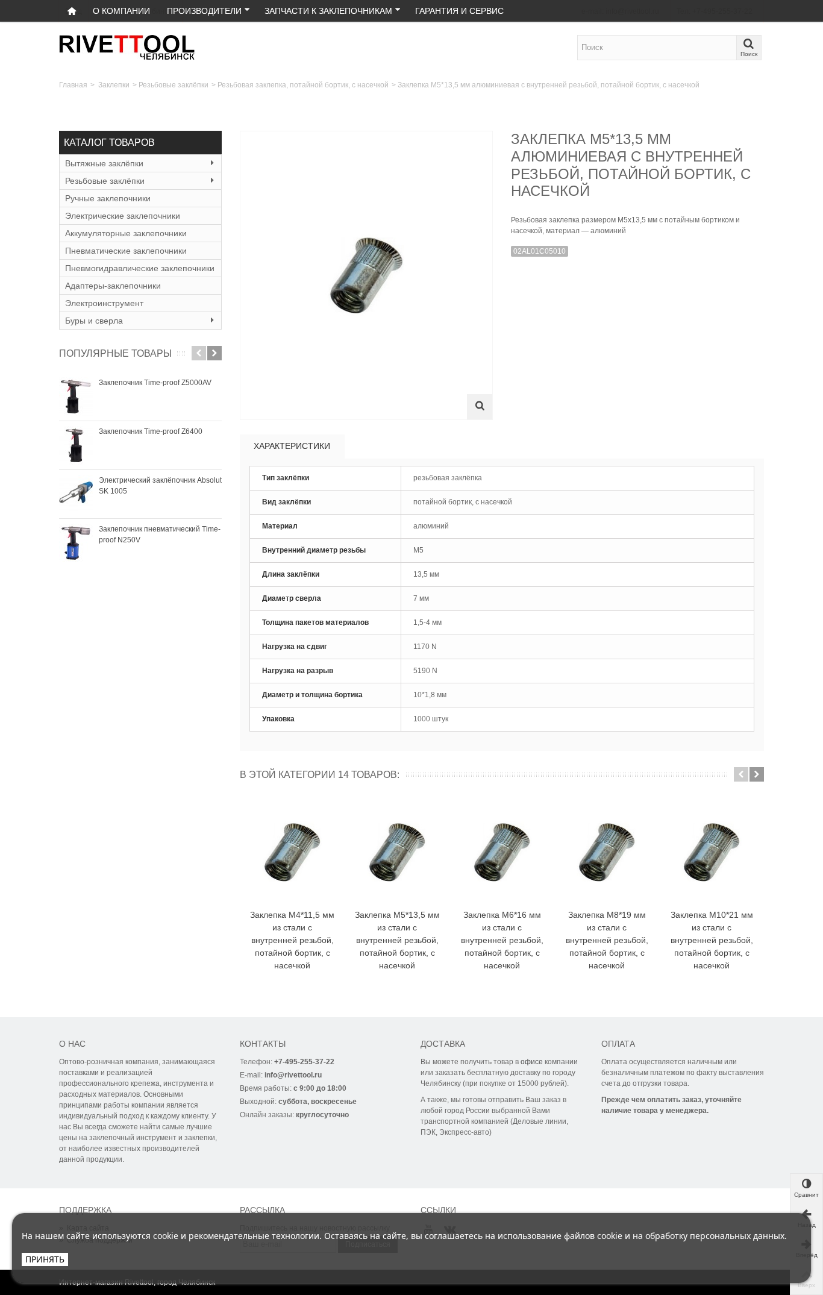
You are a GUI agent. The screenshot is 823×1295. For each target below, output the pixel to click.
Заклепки (114, 85)
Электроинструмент (104, 303)
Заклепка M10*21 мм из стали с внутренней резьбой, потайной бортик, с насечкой (712, 940)
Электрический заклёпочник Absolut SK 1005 (160, 485)
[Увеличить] (479, 406)
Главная (73, 85)
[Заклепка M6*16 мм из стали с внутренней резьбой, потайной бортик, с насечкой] (501, 853)
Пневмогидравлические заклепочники (139, 268)
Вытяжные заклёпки (104, 163)
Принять (44, 1259)
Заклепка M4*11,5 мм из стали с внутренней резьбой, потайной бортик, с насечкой (292, 940)
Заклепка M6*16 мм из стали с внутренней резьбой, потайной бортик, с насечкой (502, 940)
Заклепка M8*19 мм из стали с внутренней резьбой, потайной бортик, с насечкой (607, 940)
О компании (121, 11)
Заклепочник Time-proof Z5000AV (155, 382)
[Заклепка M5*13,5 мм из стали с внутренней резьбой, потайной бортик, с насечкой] (397, 853)
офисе (532, 1062)
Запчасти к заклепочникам (328, 11)
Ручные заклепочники (108, 198)
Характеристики (292, 446)
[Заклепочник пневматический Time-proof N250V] (76, 543)
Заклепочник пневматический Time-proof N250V (160, 534)
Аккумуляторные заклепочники (126, 233)
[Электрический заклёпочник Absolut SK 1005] (76, 494)
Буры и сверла (94, 320)
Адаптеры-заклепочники (113, 285)
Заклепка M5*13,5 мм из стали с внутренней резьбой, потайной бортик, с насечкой (397, 940)
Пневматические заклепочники (126, 251)
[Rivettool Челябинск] (127, 47)
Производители (204, 11)
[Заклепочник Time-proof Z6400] (76, 445)
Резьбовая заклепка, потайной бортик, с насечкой (303, 85)
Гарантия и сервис (459, 11)
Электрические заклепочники (122, 216)
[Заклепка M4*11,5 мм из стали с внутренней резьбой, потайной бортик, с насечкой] (292, 853)
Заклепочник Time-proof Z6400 (150, 431)
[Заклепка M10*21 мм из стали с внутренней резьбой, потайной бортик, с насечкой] (711, 853)
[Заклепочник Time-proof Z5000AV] (76, 396)
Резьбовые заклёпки (173, 85)
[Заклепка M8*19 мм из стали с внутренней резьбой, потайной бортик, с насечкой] (606, 853)
